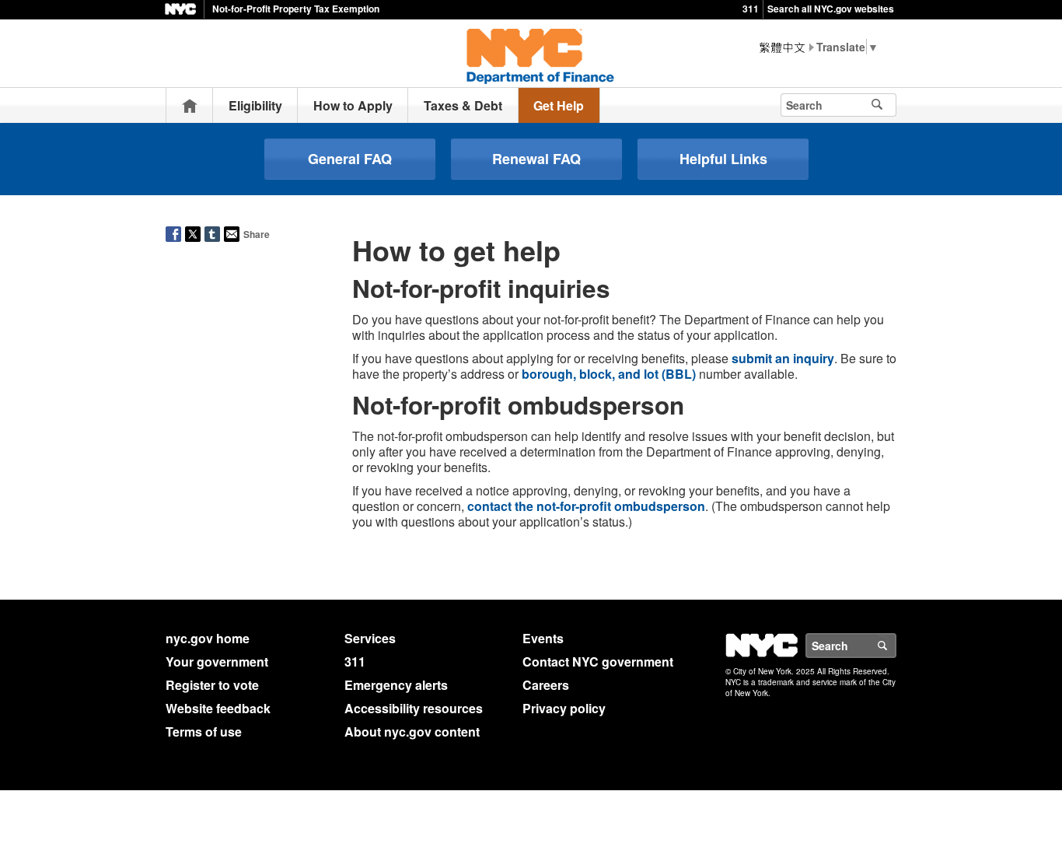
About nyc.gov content (412, 731)
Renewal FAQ (536, 159)
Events (543, 638)
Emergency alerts (396, 685)
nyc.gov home (208, 638)
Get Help (558, 105)
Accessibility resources (413, 708)
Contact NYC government (597, 661)
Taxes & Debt (463, 105)
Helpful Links (723, 159)
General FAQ (350, 159)
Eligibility (255, 105)
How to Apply (353, 105)
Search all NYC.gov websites (830, 9)
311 (750, 9)
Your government (217, 661)
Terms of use (204, 731)
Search (895, 645)
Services (370, 638)
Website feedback (218, 708)
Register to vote (212, 685)
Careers (545, 685)
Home (189, 105)
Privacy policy (564, 708)
